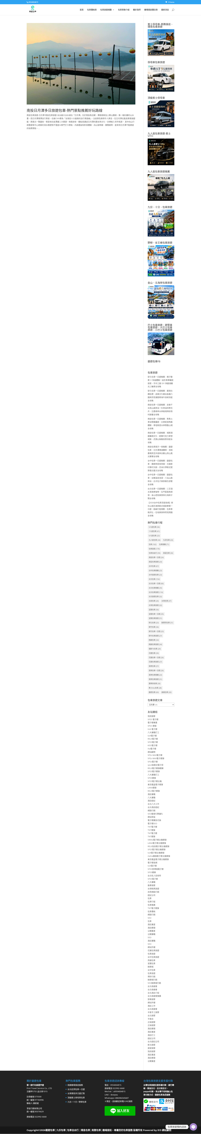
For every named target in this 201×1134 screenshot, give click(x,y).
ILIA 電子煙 (152, 729)
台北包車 (154, 579)
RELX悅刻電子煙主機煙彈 (158, 846)
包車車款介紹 (123, 10)
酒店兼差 (151, 924)
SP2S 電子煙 (153, 719)
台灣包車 (166, 601)
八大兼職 (151, 797)
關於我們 (137, 10)
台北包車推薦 (155, 588)
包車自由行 (154, 553)
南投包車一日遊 (156, 557)
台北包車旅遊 (156, 592)
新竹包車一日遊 (156, 631)
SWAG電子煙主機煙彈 (157, 839)
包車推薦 (164, 544)
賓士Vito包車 (155, 688)
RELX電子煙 (153, 738)
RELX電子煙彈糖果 (156, 768)
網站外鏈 (151, 947)
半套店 (150, 1018)
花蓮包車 (154, 653)
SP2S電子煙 (153, 742)
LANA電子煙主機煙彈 (157, 843)
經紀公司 (151, 895)
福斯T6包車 (155, 649)
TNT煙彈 (151, 830)
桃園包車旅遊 (155, 644)
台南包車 (154, 601)
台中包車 (154, 566)
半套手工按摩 (153, 1012)
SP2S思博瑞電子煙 (156, 869)
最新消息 (165, 10)
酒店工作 (151, 1005)
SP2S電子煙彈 (154, 771)
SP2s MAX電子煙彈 (156, 758)
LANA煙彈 (152, 787)
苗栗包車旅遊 (155, 679)
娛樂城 (150, 966)
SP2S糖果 (152, 872)
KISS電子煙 (152, 745)
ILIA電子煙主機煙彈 (156, 852)
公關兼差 (151, 931)
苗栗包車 (154, 666)
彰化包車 (154, 623)
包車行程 (151, 901)
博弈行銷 (151, 976)
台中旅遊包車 (155, 575)
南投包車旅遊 (155, 562)
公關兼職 (151, 934)
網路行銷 (151, 810)
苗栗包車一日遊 (156, 670)
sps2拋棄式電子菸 (155, 765)
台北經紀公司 (153, 1041)
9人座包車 (154, 536)
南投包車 (168, 553)
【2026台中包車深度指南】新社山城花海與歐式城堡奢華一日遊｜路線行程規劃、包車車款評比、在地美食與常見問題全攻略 (160, 509)
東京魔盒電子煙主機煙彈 (158, 859)
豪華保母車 (154, 683)
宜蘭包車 (154, 610)
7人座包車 (154, 531)
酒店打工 (151, 1035)
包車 (152, 544)
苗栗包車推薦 (155, 675)
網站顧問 (151, 752)
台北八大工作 (153, 804)
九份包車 (168, 540)
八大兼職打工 (153, 732)
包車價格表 (92, 10)
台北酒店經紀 (153, 807)
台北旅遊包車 (155, 596)
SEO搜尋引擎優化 (155, 813)
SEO (149, 918)
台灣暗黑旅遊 (153, 888)
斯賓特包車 (167, 623)
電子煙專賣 (152, 722)
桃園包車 (154, 640)
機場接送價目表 (151, 10)
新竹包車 (154, 627)
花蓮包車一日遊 (156, 657)
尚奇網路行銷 (153, 892)
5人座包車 (154, 527)
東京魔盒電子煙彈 (155, 784)
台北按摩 (151, 1015)
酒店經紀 (151, 800)
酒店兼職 (151, 794)
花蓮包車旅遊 (155, 662)
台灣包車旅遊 (155, 605)
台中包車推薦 (155, 570)
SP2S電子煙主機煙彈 (156, 849)
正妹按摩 (151, 1022)
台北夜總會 (152, 986)
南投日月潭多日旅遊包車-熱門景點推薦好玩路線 (64, 110)
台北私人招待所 (154, 875)
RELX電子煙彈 (154, 791)
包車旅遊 (154, 549)
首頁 (82, 10)
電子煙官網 (152, 862)
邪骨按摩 (151, 999)
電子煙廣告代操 (154, 820)
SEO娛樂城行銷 (154, 983)
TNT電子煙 (152, 826)
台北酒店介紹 (153, 992)
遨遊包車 (154, 692)
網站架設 (151, 817)
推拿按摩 (151, 885)
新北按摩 (151, 1044)
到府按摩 (151, 716)
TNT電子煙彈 (153, 908)
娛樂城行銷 (152, 979)
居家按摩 (151, 1048)
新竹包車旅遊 (155, 636)
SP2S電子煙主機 (155, 781)
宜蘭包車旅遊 (155, 618)
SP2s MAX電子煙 (155, 755)
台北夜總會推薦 (154, 996)
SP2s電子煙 (153, 761)
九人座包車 (154, 540)
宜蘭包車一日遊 (156, 614)
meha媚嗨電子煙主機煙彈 (159, 856)
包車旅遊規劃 (106, 10)
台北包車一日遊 (156, 583)
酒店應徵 (151, 927)
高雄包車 (166, 692)
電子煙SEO (152, 823)
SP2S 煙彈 (152, 725)
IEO (159, 1130)
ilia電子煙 (152, 748)
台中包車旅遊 (153, 957)
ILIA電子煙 (152, 735)
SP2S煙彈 (152, 778)
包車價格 (151, 911)
